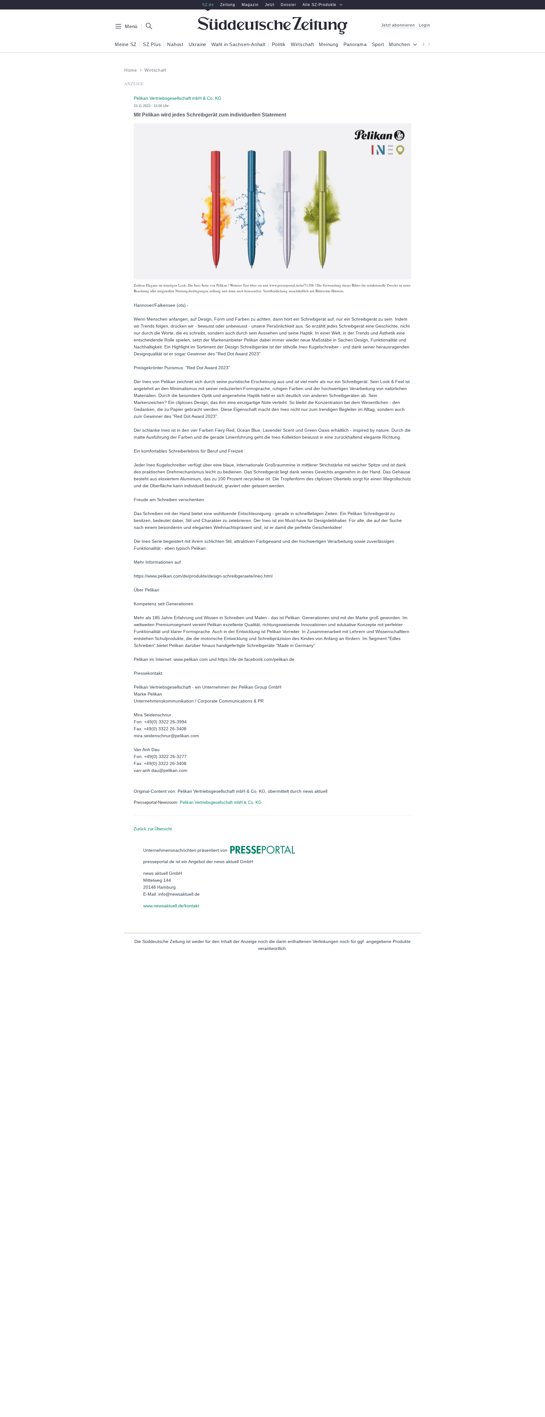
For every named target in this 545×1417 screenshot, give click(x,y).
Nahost (175, 44)
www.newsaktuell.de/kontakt (171, 905)
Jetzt (269, 5)
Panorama (355, 44)
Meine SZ (126, 44)
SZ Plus (152, 44)
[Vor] (427, 44)
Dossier (288, 5)
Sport (378, 44)
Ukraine (197, 44)
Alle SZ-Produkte (319, 5)
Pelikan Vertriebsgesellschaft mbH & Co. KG (220, 802)
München (399, 44)
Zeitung (227, 5)
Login (424, 25)
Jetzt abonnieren (398, 25)
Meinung (328, 44)
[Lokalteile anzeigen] (416, 45)
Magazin (250, 5)
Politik (279, 44)
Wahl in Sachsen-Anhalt (238, 44)
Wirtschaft (302, 44)
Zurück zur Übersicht (153, 829)
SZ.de (208, 5)
